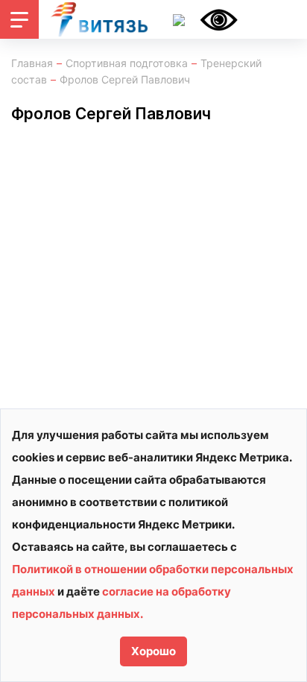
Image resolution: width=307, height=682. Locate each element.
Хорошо (153, 651)
